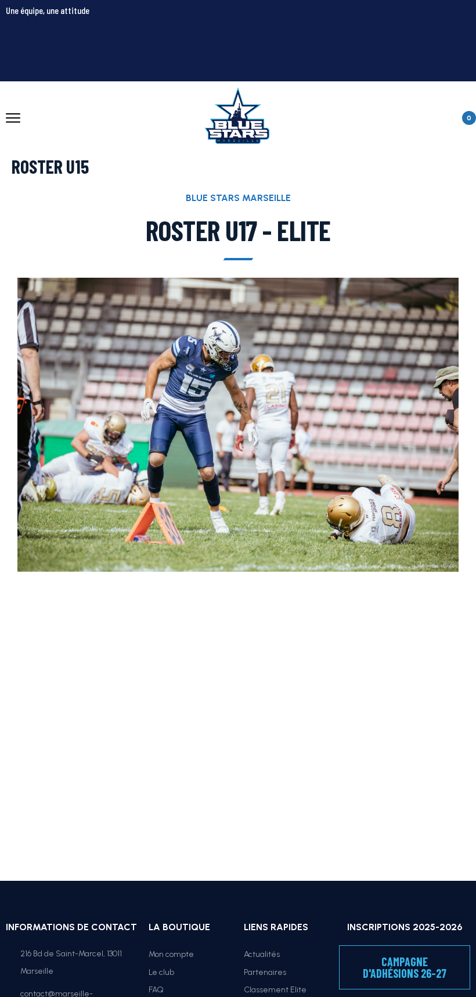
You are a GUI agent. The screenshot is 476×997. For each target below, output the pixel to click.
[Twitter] (283, 20)
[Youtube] (412, 20)
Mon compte (171, 954)
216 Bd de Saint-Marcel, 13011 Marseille (71, 962)
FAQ (156, 990)
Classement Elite (275, 990)
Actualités (262, 954)
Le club (161, 972)
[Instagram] (369, 20)
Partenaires (265, 972)
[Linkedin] (455, 55)
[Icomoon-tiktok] (455, 20)
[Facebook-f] (326, 20)
